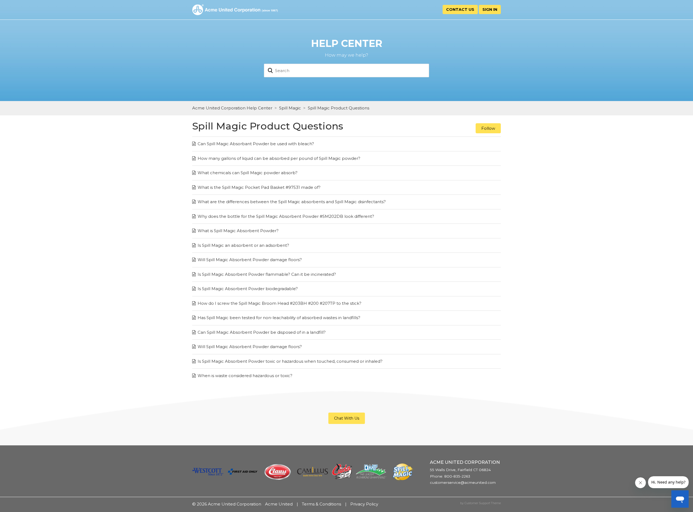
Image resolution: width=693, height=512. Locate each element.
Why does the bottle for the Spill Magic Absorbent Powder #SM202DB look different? (286, 216)
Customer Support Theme (483, 503)
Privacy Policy (364, 504)
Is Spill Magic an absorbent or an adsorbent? (243, 245)
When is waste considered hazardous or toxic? (245, 375)
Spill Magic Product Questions (338, 108)
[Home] (235, 9)
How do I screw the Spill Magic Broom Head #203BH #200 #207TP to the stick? (279, 303)
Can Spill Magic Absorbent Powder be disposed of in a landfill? (262, 332)
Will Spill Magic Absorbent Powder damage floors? (250, 259)
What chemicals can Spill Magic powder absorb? (248, 172)
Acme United (279, 504)
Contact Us (460, 9)
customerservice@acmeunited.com (463, 482)
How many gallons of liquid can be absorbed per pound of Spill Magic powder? (279, 158)
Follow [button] (488, 128)
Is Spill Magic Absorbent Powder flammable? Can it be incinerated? (267, 274)
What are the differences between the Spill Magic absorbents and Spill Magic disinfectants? (292, 201)
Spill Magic (290, 108)
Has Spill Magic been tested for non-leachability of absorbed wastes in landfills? (279, 317)
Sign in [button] (489, 9)
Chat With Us (346, 418)
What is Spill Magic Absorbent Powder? (238, 230)
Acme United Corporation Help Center (232, 108)
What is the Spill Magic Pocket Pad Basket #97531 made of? (259, 187)
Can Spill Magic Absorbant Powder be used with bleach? (256, 143)
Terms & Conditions (321, 504)
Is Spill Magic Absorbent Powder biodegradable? (248, 288)
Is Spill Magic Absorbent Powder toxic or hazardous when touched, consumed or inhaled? (290, 361)
